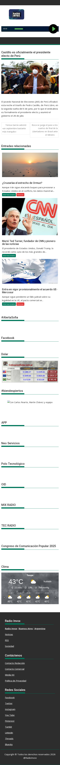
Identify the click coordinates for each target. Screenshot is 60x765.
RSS (7, 640)
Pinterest (9, 720)
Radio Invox (11, 628)
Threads (9, 738)
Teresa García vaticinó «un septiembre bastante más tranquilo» (14, 128)
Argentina (40, 628)
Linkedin (9, 732)
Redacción (20, 663)
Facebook (10, 697)
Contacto (10, 663)
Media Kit (9, 674)
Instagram (10, 709)
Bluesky (9, 744)
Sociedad (9, 646)
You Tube (10, 715)
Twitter (9, 703)
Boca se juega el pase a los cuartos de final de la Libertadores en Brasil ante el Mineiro (45, 130)
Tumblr (8, 726)
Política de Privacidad (15, 680)
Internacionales (9, 194)
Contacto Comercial (14, 668)
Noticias (20, 194)
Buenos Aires (26, 628)
